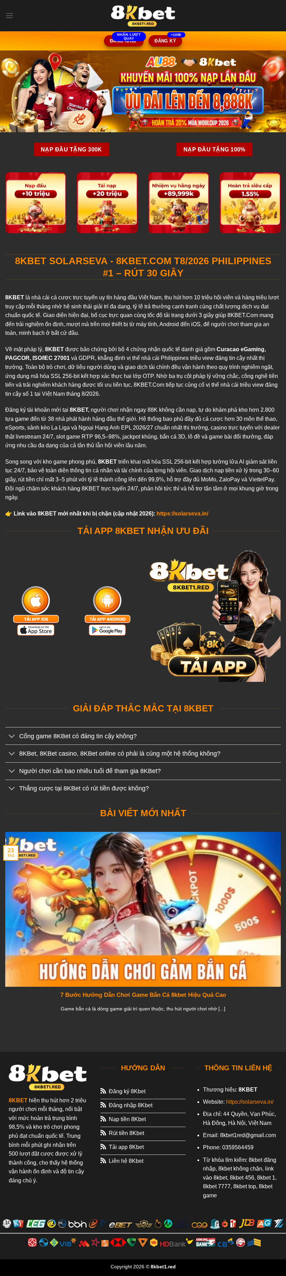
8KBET (18, 1100)
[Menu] (9, 15)
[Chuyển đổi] (12, 736)
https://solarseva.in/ (182, 514)
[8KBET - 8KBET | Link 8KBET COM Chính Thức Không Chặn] (143, 15)
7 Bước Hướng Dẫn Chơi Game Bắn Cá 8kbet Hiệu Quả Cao (143, 995)
